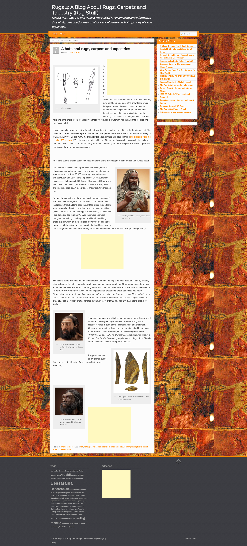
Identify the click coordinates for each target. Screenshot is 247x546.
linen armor (65, 509)
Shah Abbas (66, 523)
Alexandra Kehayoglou (59, 471)
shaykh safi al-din (78, 523)
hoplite (53, 506)
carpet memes (80, 495)
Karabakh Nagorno (77, 506)
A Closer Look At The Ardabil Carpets (176, 46)
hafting (87, 447)
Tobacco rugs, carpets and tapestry (175, 112)
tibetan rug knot (57, 527)
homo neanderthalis (117, 447)
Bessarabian (60, 489)
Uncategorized (66, 447)
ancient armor (73, 471)
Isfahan (59, 506)
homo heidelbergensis (99, 447)
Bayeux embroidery (58, 478)
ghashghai (82, 501)
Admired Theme (190, 538)
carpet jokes (69, 495)
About (63, 34)
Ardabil (65, 474)
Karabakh (65, 506)
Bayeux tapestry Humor (74, 478)
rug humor (68, 518)
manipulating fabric (134, 447)
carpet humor (60, 495)
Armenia (74, 475)
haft (81, 447)
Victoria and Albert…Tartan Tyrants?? (176, 61)
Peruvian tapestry (57, 518)
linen (59, 509)
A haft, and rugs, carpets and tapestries (95, 49)
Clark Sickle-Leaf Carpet (69, 498)
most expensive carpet (64, 514)
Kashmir (54, 509)
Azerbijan (81, 475)
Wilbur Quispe (68, 527)
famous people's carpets (63, 501)
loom (72, 509)
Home (54, 34)
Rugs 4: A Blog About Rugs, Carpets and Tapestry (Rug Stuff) (99, 10)
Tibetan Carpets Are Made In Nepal (175, 82)
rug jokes (76, 518)
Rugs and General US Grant (172, 106)
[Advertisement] (128, 77)
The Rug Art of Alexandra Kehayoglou (177, 85)
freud (75, 501)
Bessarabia (62, 483)
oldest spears (78, 514)
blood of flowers (75, 489)
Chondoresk (55, 498)
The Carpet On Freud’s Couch (173, 109)
